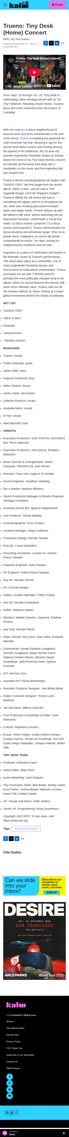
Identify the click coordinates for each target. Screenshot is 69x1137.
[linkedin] (9, 1089)
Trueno (24, 138)
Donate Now (12, 1035)
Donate (59, 4)
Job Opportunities (15, 1028)
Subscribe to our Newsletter (20, 1055)
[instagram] (9, 1083)
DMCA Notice (13, 1068)
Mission (10, 1021)
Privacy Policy (13, 1041)
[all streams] (64, 1133)
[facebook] (9, 1077)
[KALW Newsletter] (34, 886)
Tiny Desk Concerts (26, 828)
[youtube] (9, 1096)
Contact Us (12, 1061)
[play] (5, 1133)
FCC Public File (14, 1048)
